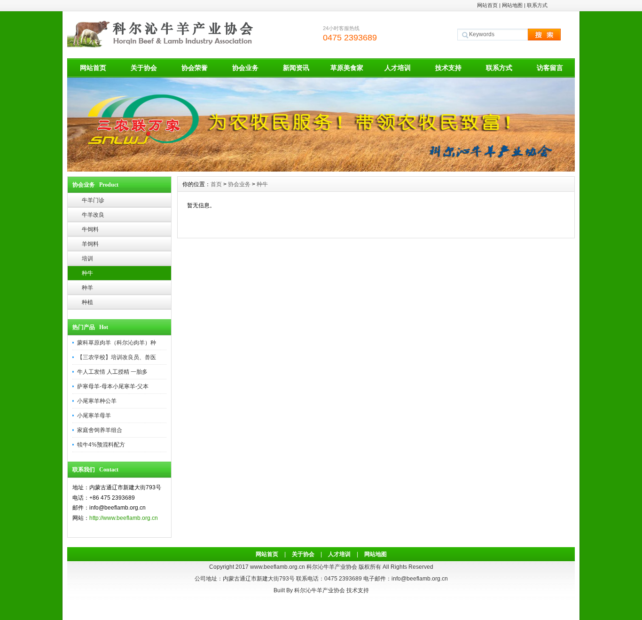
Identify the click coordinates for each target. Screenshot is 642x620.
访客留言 (550, 67)
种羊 (87, 287)
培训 (87, 258)
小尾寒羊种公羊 (97, 401)
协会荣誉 (194, 67)
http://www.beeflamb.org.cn (123, 518)
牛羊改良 (93, 215)
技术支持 (448, 67)
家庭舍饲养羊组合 (99, 430)
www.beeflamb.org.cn (277, 567)
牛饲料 (90, 229)
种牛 (87, 273)
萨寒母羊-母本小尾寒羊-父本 (113, 386)
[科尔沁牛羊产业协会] (321, 169)
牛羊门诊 (93, 200)
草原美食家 (346, 67)
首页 (216, 184)
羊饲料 (90, 244)
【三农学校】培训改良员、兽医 (116, 357)
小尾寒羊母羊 (94, 415)
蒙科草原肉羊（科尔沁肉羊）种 (116, 342)
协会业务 (245, 67)
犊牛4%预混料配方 (101, 444)
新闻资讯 (296, 67)
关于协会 (144, 67)
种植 (87, 302)
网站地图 (512, 5)
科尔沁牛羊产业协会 (319, 590)
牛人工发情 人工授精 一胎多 (112, 372)
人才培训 (397, 67)
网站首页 (487, 5)
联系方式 (537, 5)
